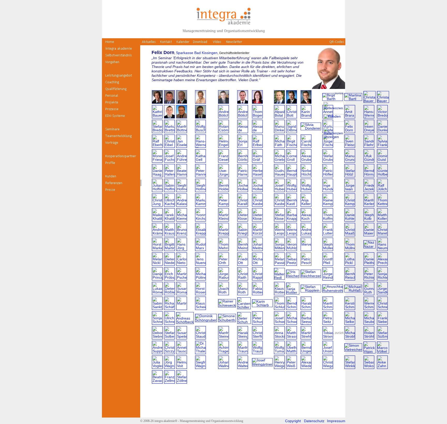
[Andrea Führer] (181, 161)
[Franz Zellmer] (169, 382)
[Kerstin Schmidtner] (349, 308)
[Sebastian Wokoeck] (368, 367)
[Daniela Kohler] (349, 220)
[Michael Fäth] (279, 146)
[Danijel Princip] (157, 279)
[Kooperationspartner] (121, 158)
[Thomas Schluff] (279, 308)
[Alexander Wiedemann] (306, 367)
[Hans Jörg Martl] (181, 249)
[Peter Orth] (223, 264)
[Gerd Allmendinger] (169, 102)
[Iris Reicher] (292, 276)
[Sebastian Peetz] (291, 264)
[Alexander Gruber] (306, 161)
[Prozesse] (121, 111)
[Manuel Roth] (242, 294)
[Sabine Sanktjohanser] (157, 308)
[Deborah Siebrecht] (157, 338)
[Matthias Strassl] (291, 338)
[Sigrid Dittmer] (291, 132)
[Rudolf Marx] (200, 249)
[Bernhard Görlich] (242, 161)
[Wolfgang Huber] (291, 190)
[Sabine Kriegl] (242, 235)
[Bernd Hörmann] (368, 176)
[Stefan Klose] (279, 220)
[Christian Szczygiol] (169, 353)
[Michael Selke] (349, 323)
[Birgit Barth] (332, 99)
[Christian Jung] (157, 205)
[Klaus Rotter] (279, 294)
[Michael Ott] (257, 264)
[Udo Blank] (200, 117)
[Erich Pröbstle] (169, 279)
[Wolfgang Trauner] (257, 353)
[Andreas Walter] (242, 367)
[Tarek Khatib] (169, 220)
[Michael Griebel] (279, 161)
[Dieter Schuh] (244, 322)
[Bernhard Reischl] (349, 279)
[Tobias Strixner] (327, 338)
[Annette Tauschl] (181, 353)
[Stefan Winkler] (349, 367)
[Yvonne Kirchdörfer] (200, 220)
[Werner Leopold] (279, 235)
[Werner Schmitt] (368, 308)
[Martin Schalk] (181, 308)
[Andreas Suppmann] (157, 353)
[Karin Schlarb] (262, 305)
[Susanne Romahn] (181, 294)
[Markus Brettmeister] (169, 132)
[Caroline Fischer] (306, 146)
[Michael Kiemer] (181, 220)
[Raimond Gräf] (257, 161)
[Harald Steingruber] (242, 338)
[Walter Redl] (279, 278)
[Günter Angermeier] (223, 102)
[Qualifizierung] (121, 91)
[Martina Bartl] (353, 99)
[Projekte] (121, 104)
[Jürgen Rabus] (223, 279)
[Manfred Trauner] (242, 353)
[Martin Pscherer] (181, 279)
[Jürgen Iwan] (349, 190)
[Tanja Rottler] (292, 292)
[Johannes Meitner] (257, 249)
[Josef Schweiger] (279, 323)
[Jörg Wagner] (169, 367)
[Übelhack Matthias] (291, 353)
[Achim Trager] (223, 353)
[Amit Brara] (349, 117)
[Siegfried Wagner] (200, 367)
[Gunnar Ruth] (368, 294)
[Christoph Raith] (242, 279)
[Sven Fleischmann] (349, 146)
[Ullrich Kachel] (169, 205)
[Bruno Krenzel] (181, 235)
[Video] (217, 44)
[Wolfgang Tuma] (279, 353)
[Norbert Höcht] (306, 176)
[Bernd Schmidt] (291, 308)
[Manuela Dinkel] (279, 132)
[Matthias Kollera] (382, 220)
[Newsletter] (234, 44)
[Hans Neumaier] (382, 249)
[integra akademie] (121, 50)
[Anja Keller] (306, 205)
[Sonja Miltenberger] (279, 249)
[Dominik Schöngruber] (206, 320)
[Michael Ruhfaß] (353, 290)
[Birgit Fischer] (291, 146)
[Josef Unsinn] (327, 353)
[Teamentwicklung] (121, 138)
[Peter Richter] (368, 279)
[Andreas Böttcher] (223, 117)
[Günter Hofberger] (382, 176)
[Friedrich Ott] (242, 264)
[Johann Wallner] (223, 367)
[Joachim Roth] (223, 294)
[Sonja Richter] (382, 279)
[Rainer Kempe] (327, 205)
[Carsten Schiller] (244, 307)
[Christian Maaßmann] (349, 235)
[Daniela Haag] (157, 176)
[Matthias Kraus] (169, 235)
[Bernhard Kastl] (291, 205)
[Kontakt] (166, 44)
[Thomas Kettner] (382, 205)
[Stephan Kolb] (368, 220)
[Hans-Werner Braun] (368, 117)
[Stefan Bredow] (157, 132)
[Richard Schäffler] (169, 308)
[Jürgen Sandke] (382, 294)
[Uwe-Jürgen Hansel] (223, 176)
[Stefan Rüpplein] (311, 290)
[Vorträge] (121, 144)
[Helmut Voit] (181, 367)
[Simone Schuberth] (227, 320)
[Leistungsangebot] (121, 77)
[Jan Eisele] (181, 146)
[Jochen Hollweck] (242, 190)
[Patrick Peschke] (306, 264)
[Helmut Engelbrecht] (223, 146)
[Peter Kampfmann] (223, 205)
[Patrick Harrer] (242, 176)
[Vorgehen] (121, 64)
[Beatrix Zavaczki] (157, 382)
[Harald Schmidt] (306, 308)
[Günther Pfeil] (327, 264)
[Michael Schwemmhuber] (291, 323)
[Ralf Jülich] (382, 190)
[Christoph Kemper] (349, 205)
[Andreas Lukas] (306, 235)
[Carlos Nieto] (181, 264)
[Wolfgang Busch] (200, 132)
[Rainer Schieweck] (227, 305)
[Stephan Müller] (327, 249)
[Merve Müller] (306, 249)
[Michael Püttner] (200, 279)
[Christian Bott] (291, 117)
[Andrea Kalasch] (181, 205)
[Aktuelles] (148, 44)
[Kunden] (121, 178)
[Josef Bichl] (181, 117)
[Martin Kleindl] (223, 220)
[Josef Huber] (279, 190)
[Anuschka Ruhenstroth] (332, 291)
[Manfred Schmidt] (327, 308)
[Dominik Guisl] (382, 161)
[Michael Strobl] (349, 338)
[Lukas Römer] (157, 294)
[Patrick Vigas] (369, 351)
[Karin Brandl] (306, 117)
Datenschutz (314, 421)
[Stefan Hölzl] (349, 176)
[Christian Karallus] (242, 205)
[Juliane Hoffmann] (157, 190)
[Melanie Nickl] (157, 264)
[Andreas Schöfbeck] (185, 322)
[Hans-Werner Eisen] (200, 146)
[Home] (121, 44)
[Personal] (121, 97)
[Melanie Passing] (279, 264)
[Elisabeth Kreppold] (200, 235)
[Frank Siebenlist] (382, 323)
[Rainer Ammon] (200, 102)
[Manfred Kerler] (368, 205)
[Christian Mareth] (382, 235)
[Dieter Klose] (242, 220)
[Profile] (121, 165)
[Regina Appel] (257, 102)
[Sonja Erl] (242, 146)
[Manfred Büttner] (181, 132)
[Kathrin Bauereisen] (157, 117)
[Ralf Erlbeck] (257, 146)
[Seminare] (121, 131)
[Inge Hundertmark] (327, 190)
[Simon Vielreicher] (353, 349)
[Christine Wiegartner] (327, 367)
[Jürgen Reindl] (327, 279)
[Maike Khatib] (157, 220)
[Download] (200, 44)
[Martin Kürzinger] (257, 235)
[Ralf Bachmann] (306, 102)
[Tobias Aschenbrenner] (279, 102)
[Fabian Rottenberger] (257, 294)
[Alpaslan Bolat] (279, 117)
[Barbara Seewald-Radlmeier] (306, 323)
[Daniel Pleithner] (368, 264)
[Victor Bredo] (382, 117)
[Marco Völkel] (383, 351)
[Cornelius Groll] (291, 161)
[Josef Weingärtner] (262, 364)
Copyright (293, 421)
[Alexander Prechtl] (382, 264)
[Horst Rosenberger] (200, 294)
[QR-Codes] (336, 44)
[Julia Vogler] (157, 367)
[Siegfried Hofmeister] (181, 190)
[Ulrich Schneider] (169, 323)
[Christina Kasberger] (257, 205)
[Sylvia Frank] (382, 146)
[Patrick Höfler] (327, 176)
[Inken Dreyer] (368, 132)
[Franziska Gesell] (223, 161)
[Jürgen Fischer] (327, 146)
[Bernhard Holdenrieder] (223, 190)
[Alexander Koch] (306, 220)
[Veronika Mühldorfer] (291, 249)
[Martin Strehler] (306, 338)
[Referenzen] (121, 185)
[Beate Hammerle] (181, 176)
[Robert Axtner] (291, 102)
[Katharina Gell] (200, 161)
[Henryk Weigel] (279, 367)
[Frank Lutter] (327, 235)
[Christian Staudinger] (200, 338)
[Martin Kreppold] (223, 235)
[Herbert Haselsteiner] (257, 176)
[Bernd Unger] (306, 353)
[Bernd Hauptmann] (291, 176)
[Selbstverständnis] (121, 57)
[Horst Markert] (157, 249)
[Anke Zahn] (382, 367)
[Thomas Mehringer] (223, 249)
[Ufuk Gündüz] (368, 161)
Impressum (336, 421)
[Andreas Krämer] (157, 235)
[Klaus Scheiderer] (200, 308)
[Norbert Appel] (242, 102)
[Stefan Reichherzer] (311, 276)
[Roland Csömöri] (223, 132)
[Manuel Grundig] (349, 161)
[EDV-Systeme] (121, 118)
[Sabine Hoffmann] (169, 190)
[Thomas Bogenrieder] (257, 117)
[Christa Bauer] (369, 101)
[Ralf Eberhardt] (157, 146)
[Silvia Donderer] (311, 128)
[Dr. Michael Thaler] (200, 353)
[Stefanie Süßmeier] (382, 338)
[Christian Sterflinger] (257, 338)
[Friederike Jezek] (368, 190)
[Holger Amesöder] (181, 102)
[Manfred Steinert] (223, 338)
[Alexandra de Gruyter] (242, 132)
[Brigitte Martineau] (169, 249)
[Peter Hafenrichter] (169, 176)
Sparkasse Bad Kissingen (197, 53)
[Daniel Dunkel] (382, 132)
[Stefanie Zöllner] (181, 382)
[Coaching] (121, 84)
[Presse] (121, 192)
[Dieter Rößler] (169, 294)
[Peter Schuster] (257, 323)
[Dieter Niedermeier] (169, 264)
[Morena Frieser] (157, 161)
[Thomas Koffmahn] (327, 220)
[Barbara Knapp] (291, 220)
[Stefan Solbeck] (169, 338)
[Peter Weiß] (291, 367)
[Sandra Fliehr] (368, 146)
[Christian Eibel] (169, 146)
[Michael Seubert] (368, 323)
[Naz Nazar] (369, 246)
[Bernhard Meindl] (242, 249)
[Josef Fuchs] (169, 161)
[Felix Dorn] (349, 132)
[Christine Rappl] (257, 279)
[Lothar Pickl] (349, 264)
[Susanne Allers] (157, 102)
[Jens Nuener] (200, 264)
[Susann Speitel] (181, 338)
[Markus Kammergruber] (200, 205)
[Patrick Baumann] (169, 117)
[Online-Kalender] (183, 44)
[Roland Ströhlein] (368, 338)
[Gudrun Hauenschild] (279, 176)
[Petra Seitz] (327, 323)
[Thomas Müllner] (349, 249)
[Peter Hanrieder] (200, 176)
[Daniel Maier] (368, 235)
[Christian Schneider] (382, 308)
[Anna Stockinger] (279, 338)
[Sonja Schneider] (157, 323)
